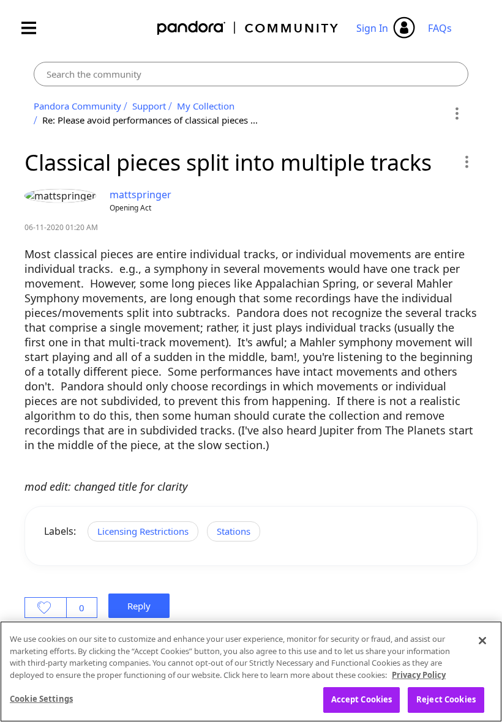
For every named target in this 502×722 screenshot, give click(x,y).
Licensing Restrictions (143, 531)
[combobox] (251, 74)
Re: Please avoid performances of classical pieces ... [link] (150, 120)
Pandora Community (248, 27)
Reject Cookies (446, 699)
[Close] (482, 640)
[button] (466, 161)
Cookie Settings (41, 698)
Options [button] (457, 113)
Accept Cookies (361, 699)
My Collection (205, 106)
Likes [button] (45, 607)
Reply (139, 606)
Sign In (372, 28)
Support (149, 106)
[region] (251, 671)
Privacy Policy (419, 674)
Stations (233, 531)
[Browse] (34, 28)
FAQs (440, 28)
